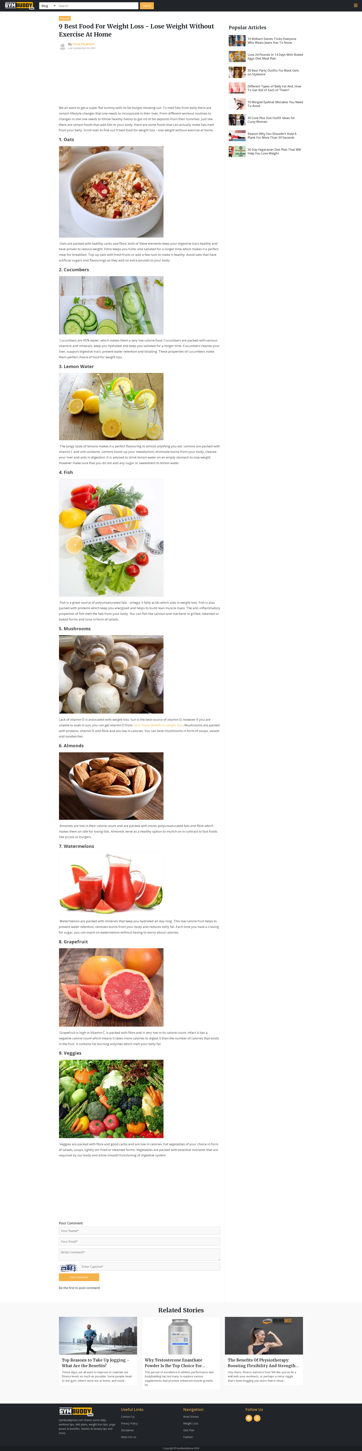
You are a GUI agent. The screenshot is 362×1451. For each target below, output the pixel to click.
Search (147, 6)
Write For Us (128, 1437)
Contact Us (128, 1416)
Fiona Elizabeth (83, 44)
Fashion (188, 1437)
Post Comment (79, 1277)
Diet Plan (188, 1430)
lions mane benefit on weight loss (158, 725)
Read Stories (191, 1416)
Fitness (64, 18)
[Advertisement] (139, 79)
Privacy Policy (129, 1423)
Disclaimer (127, 1430)
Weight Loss (190, 1423)
